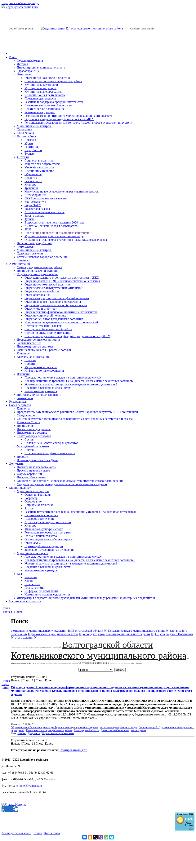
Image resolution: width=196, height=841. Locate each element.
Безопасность (33, 181)
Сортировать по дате (73, 750)
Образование (33, 174)
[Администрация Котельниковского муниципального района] (21, 46)
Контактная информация (40, 391)
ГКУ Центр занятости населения (45, 198)
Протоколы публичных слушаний (39, 394)
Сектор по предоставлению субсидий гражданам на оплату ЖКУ (67, 336)
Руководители (18, 401)
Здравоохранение (28, 71)
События (30, 363)
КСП (20, 573)
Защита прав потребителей (42, 164)
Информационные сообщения (44, 370)
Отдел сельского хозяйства (41, 291)
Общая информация (30, 60)
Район (13, 57)
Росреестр (31, 498)
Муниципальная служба (32, 553)
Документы (16, 463)
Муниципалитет (20, 487)
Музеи (28, 143)
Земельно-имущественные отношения (49, 549)
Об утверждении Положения (174, 634)
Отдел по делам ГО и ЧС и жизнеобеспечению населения (62, 281)
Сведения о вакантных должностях (47, 387)
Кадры (28, 580)
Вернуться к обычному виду (20, 3)
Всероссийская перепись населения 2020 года (54, 222)
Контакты (23, 353)
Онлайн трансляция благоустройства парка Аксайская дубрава (65, 239)
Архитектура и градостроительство (47, 522)
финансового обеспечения (120, 663)
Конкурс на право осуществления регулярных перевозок (61, 191)
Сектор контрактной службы (43, 325)
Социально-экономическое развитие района (53, 81)
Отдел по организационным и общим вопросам (55, 305)
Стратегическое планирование (44, 108)
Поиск (18, 611)
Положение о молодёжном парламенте (49, 453)
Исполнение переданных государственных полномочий (61, 322)
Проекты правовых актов (33, 470)
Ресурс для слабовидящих (21, 7)
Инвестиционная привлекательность (41, 67)
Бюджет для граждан (37, 208)
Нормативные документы (34, 429)
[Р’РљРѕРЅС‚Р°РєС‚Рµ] (84, 837)
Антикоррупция (35, 195)
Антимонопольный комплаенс (44, 212)
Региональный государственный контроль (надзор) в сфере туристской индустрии (78, 122)
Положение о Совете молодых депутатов (51, 443)
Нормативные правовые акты (36, 467)
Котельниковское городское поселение (42, 257)
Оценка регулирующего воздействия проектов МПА (59, 119)
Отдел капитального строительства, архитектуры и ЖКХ (61, 277)
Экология (30, 177)
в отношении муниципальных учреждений (39, 630)
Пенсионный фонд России (34, 243)
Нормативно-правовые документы (47, 594)
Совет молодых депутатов (34, 436)
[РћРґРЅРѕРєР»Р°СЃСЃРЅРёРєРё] (90, 837)
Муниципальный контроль (34, 126)
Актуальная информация (33, 356)
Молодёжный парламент (33, 446)
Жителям (23, 157)
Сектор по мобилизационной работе (48, 329)
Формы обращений (29, 474)
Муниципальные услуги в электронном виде (53, 236)
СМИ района (25, 133)
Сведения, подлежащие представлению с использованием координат (62, 484)
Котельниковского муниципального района (136, 630)
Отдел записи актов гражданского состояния (53, 319)
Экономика (24, 74)
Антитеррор (25, 398)
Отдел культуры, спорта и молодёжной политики (56, 298)
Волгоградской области (87, 630)
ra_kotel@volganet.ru (29, 785)
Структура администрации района (39, 267)
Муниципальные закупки (41, 84)
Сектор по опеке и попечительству (47, 332)
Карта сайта (5, 686)
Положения (32, 584)
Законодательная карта (16, 833)
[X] (95, 837)
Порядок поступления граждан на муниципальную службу (63, 377)
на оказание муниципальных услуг (55, 634)
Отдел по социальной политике (45, 315)
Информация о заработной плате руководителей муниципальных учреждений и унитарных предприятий (86, 598)
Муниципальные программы (43, 91)
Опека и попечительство (40, 536)
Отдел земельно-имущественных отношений (53, 288)
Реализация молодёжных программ (47, 532)
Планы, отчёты (34, 587)
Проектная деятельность (40, 98)
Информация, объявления (41, 591)
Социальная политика (38, 160)
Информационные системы (35, 346)
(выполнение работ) (19, 647)
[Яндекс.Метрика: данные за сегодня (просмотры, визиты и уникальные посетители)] (14, 804)
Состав (29, 439)
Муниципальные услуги (40, 88)
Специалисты (26, 415)
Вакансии (23, 374)
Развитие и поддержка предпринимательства (53, 102)
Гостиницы (31, 146)
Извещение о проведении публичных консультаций (58, 232)
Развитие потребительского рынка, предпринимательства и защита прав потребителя (80, 511)
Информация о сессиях (32, 432)
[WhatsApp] (106, 837)
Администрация (19, 263)
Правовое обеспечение (39, 518)
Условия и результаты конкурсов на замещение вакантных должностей (70, 384)
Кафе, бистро (33, 150)
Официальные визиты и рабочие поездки (44, 350)
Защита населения (29, 343)
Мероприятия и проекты (40, 367)
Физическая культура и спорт (43, 529)
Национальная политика (25, 601)
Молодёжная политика (39, 167)
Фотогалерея (25, 246)
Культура (30, 184)
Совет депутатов (20, 405)
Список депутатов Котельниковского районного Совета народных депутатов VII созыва (75, 418)
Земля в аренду (34, 215)
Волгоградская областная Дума (37, 460)
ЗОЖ (27, 229)
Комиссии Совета (28, 422)
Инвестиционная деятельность (44, 95)
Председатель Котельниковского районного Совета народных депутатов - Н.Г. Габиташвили (77, 412)
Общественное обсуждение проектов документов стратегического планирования (70, 480)
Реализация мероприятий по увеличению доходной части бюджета (68, 115)
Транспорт (31, 188)
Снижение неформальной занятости (48, 105)
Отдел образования (37, 294)
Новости (30, 360)
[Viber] (100, 837)
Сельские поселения (30, 253)
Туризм (29, 153)
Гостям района (26, 136)
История (22, 64)
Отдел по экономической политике (47, 77)
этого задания (24, 637)
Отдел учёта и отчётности (41, 308)
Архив (28, 508)
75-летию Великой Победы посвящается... (51, 226)
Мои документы (35, 201)
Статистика (24, 129)
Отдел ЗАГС (32, 205)
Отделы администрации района (37, 274)
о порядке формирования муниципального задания (116, 634)
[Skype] (111, 837)
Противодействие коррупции (43, 546)
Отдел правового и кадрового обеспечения (52, 301)
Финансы (23, 260)
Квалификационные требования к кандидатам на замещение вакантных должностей (79, 381)
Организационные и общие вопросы (48, 539)
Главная (7, 611)
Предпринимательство (39, 170)
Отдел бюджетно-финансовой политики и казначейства (60, 312)
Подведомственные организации (38, 339)
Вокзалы (30, 139)
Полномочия (25, 425)
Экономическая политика (41, 515)
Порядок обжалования (31, 477)
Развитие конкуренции (39, 112)
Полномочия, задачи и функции (38, 270)
